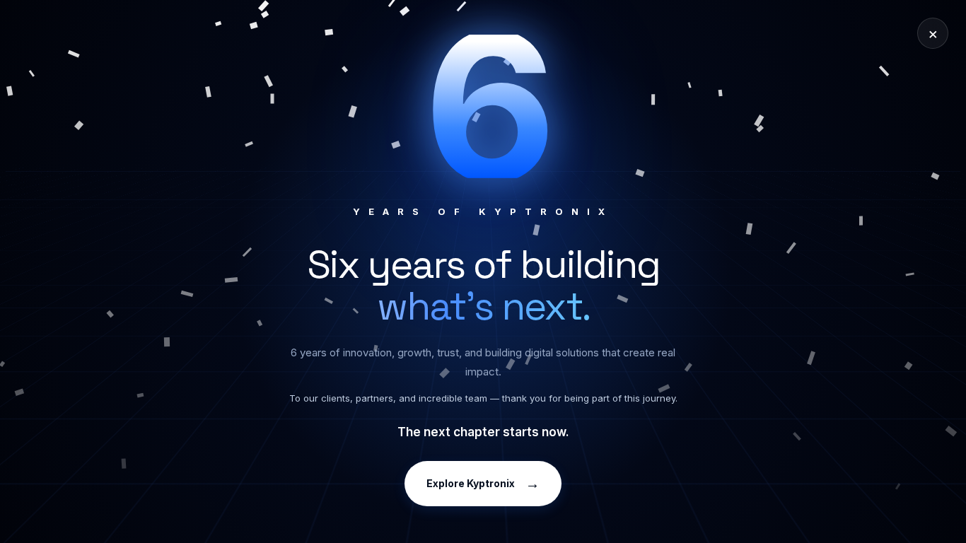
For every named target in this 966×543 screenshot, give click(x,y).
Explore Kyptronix (483, 483)
